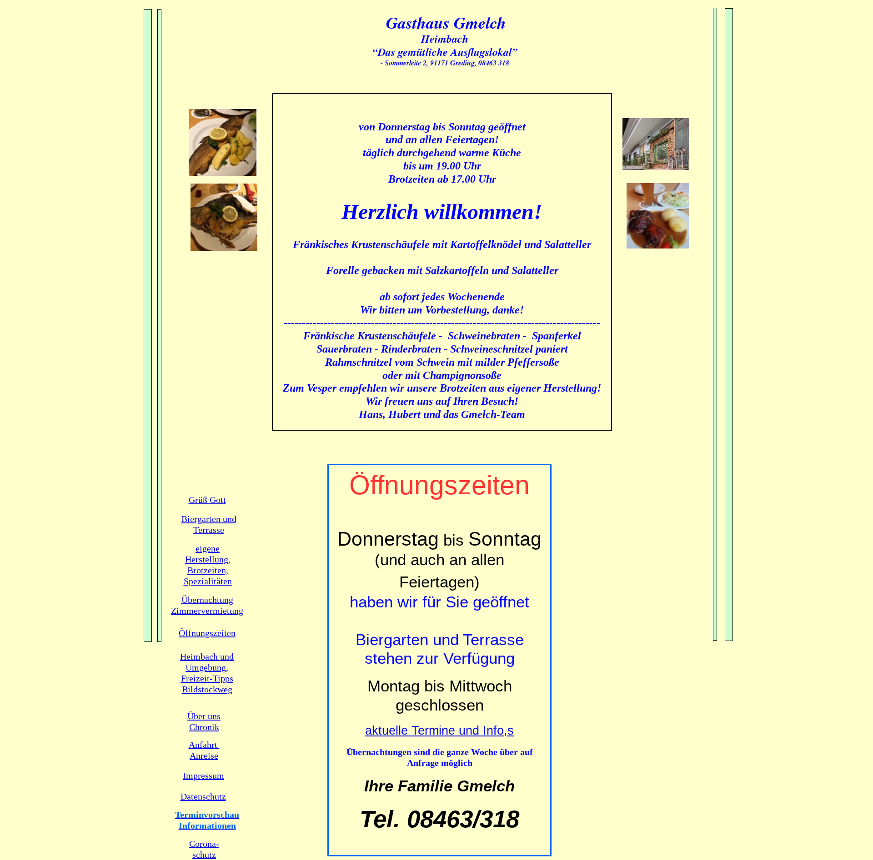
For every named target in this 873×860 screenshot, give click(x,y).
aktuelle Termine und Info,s (439, 730)
